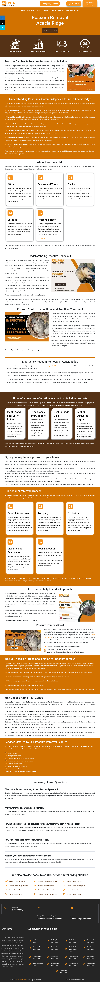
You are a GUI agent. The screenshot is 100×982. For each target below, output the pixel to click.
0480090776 (74, 4)
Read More (41, 238)
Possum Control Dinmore (74, 894)
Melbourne (30, 10)
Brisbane (45, 10)
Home (23, 10)
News (67, 10)
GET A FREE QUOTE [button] (50, 31)
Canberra (53, 10)
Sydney (38, 10)
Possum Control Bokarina (75, 881)
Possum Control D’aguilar (17, 881)
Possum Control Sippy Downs (18, 885)
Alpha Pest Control (54, 366)
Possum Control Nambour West (47, 894)
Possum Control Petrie (16, 894)
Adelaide (60, 10)
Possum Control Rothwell (17, 890)
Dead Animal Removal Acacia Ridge (73, 949)
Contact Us (74, 10)
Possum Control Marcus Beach (47, 890)
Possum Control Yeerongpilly (76, 885)
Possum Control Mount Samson (47, 881)
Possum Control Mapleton (46, 885)
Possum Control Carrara (74, 890)
